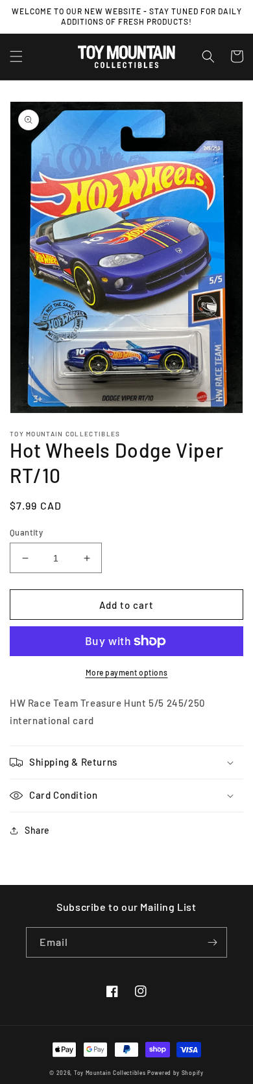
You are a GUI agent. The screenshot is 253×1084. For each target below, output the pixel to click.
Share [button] (37, 830)
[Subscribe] (212, 942)
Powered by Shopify (175, 1073)
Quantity (26, 532)
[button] (16, 56)
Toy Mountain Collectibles (110, 1073)
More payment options (127, 672)
